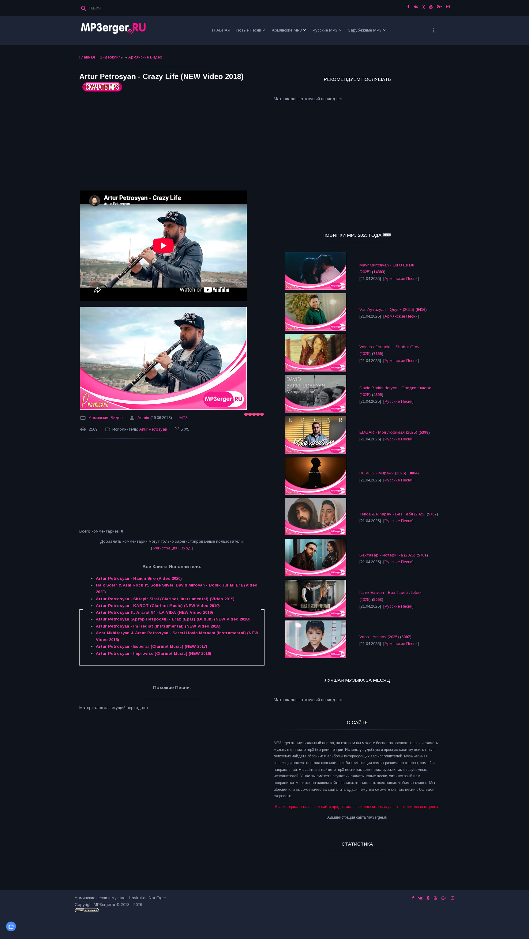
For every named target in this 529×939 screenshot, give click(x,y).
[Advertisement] (172, 144)
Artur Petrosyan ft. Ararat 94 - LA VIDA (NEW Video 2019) (154, 612)
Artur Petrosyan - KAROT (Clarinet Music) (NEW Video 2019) (158, 605)
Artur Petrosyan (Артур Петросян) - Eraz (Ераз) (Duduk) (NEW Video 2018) (173, 619)
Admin (143, 417)
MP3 (183, 417)
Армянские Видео (145, 57)
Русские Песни (398, 401)
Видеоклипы (111, 57)
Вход (186, 548)
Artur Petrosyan (153, 429)
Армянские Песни (401, 278)
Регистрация (165, 548)
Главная (87, 57)
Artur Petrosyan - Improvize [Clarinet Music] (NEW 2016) (153, 653)
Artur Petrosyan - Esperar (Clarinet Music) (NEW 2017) (151, 646)
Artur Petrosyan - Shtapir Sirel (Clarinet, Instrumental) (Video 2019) (165, 599)
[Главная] (113, 30)
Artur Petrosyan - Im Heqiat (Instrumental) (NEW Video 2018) (158, 626)
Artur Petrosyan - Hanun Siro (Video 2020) (139, 578)
